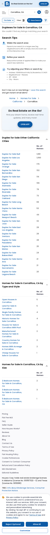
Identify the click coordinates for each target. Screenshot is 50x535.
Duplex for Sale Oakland (9, 197)
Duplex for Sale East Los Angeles (11, 228)
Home (12, 98)
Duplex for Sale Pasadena (9, 241)
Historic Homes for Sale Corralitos (10, 319)
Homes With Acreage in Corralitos (12, 347)
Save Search (36, 20)
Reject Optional (13, 524)
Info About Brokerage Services (20, 488)
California (17, 101)
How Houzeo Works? (11, 429)
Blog (4, 440)
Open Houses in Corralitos (9, 300)
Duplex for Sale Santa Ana (12, 260)
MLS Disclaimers (9, 469)
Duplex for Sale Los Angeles (11, 159)
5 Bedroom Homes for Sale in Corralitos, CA (12, 401)
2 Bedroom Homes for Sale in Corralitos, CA (12, 383)
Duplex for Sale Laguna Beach (9, 273)
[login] (46, 11)
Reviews (5, 432)
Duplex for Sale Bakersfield (9, 254)
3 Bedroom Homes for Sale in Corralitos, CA (12, 392)
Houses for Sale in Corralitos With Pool (11, 326)
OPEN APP (25, 124)
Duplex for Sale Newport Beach (9, 216)
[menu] (3, 12)
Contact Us (7, 443)
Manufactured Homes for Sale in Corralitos (10, 334)
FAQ (4, 421)
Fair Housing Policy (10, 454)
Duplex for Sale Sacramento (9, 266)
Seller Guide (7, 425)
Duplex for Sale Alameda (9, 184)
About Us (6, 436)
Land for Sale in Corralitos (9, 307)
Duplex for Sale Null (11, 154)
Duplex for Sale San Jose (11, 222)
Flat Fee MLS (7, 418)
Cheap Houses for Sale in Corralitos (10, 354)
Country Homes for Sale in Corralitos (11, 341)
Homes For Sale (28, 98)
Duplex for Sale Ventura (9, 235)
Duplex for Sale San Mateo (11, 247)
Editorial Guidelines (10, 473)
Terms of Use (8, 447)
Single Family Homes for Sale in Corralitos (11, 313)
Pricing (5, 414)
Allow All (37, 524)
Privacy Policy (8, 451)
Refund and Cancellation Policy (16, 465)
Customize (25, 530)
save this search (38, 90)
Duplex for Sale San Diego (11, 178)
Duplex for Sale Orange (9, 165)
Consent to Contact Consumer (16, 462)
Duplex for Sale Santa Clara (12, 209)
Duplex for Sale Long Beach (11, 203)
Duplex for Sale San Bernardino (11, 171)
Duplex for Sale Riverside (9, 190)
